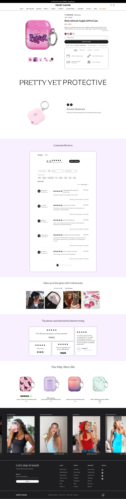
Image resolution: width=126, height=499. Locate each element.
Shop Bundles (63, 472)
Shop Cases (63, 469)
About (76, 50)
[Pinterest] (106, 476)
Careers (76, 486)
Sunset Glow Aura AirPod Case (75, 399)
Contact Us (91, 475)
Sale (61, 483)
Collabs (62, 481)
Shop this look (18, 454)
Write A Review (74, 161)
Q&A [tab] (46, 155)
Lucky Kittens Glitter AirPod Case (26, 399)
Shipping (89, 50)
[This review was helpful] (84, 199)
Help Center (91, 469)
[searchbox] (43, 171)
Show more (41, 181)
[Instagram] (106, 470)
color (39, 177)
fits (56, 177)
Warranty (82, 50)
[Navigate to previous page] (55, 265)
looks (65, 177)
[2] (35, 114)
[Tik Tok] (106, 479)
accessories (50, 177)
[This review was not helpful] (86, 199)
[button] (22, 9)
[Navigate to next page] (71, 265)
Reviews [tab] (40, 155)
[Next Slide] (60, 35)
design (60, 177)
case (70, 177)
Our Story (76, 469)
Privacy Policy (69, 494)
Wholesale (76, 481)
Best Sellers (63, 475)
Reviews (76, 475)
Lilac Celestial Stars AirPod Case (51, 399)
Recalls (90, 486)
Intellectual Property (53, 494)
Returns (96, 50)
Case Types (77, 472)
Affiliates (76, 478)
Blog (75, 483)
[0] (32, 122)
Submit (27, 481)
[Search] (111, 5)
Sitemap (76, 494)
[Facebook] (106, 473)
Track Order (91, 472)
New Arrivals (63, 478)
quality (44, 177)
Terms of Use (62, 494)
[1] (43, 109)
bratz (74, 177)
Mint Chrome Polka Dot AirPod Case (100, 400)
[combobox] (57, 171)
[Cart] (114, 5)
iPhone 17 (62, 486)
